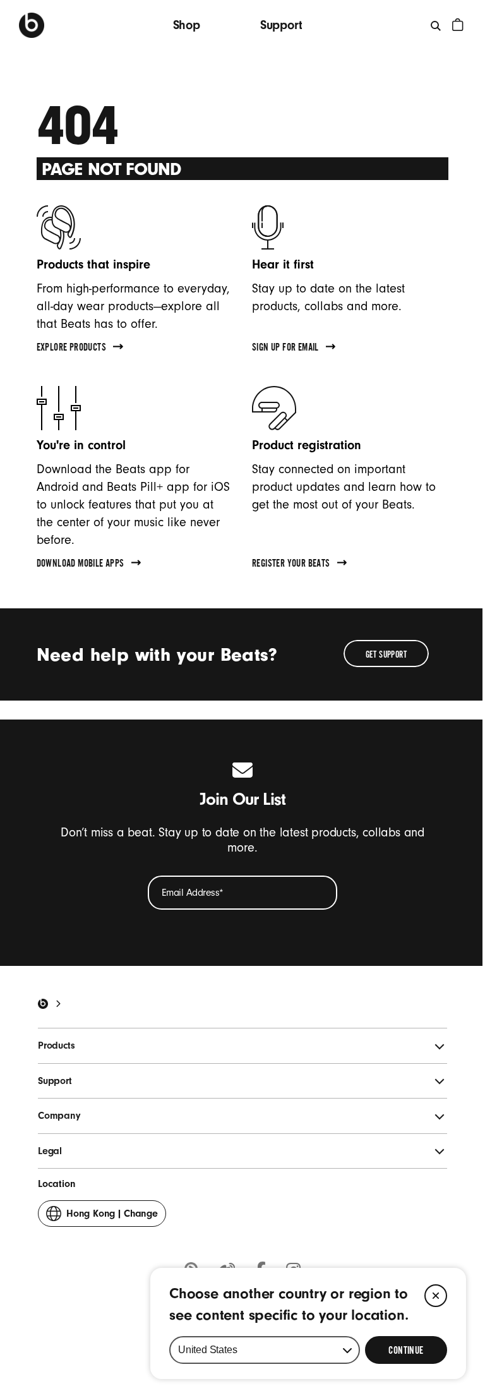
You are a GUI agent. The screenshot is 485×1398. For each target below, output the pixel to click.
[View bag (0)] (458, 24)
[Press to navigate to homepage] (31, 25)
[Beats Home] (43, 1004)
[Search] (436, 25)
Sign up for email (285, 348)
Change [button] (112, 1217)
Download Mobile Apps (80, 564)
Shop (186, 25)
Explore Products (71, 348)
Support (281, 25)
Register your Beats (291, 564)
